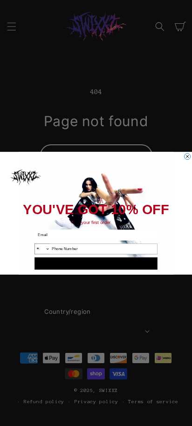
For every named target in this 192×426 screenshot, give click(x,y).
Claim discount (96, 263)
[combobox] (42, 248)
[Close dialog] (188, 156)
